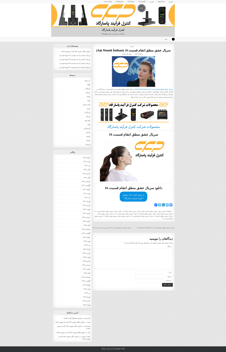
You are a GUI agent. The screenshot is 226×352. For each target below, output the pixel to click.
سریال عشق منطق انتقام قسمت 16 (142, 216)
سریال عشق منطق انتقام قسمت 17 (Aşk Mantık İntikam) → (155, 228)
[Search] (173, 39)
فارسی (170, 2)
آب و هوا (87, 80)
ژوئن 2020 (86, 241)
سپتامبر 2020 (86, 229)
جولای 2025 (86, 158)
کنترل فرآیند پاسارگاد (113, 29)
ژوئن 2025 (86, 161)
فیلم (88, 124)
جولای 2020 (86, 237)
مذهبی (88, 132)
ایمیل (169, 276)
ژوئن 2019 (86, 289)
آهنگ (88, 84)
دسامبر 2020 (86, 217)
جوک (88, 100)
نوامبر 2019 (86, 269)
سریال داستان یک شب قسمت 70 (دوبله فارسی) (74, 55)
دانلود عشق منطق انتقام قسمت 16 (126, 214)
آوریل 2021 (86, 201)
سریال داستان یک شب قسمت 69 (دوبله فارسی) (74, 59)
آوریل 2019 (86, 297)
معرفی (88, 140)
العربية (151, 2)
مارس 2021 (86, 205)
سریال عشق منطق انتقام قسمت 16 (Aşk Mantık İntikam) (133, 50)
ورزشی (87, 144)
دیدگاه (169, 246)
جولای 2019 (86, 285)
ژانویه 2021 (86, 213)
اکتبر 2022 (87, 169)
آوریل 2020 (86, 249)
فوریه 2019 (86, 305)
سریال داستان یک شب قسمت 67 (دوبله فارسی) (74, 67)
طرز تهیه (87, 120)
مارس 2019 (86, 301)
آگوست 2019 (86, 281)
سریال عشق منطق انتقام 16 (163, 216)
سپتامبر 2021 (86, 181)
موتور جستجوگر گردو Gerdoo (72, 318)
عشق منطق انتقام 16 (110, 216)
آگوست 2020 (86, 233)
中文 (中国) (108, 2)
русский (141, 2)
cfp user (138, 54)
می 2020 (87, 245)
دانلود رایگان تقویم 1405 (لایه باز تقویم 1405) (75, 51)
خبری (88, 108)
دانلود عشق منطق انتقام (165, 214)
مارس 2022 (86, 173)
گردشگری (87, 128)
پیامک (88, 96)
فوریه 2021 (86, 209)
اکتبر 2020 (87, 225)
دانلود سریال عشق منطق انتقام (156, 211)
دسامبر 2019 (86, 265)
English (161, 2)
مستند (88, 136)
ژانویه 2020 (86, 261)
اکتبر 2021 (87, 177)
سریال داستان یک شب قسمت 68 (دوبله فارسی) (74, 63)
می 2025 (87, 165)
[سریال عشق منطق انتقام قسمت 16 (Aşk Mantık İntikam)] (133, 71)
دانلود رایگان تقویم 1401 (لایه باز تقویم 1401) (70, 322)
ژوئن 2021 (86, 193)
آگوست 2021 (86, 185)
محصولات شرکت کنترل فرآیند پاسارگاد (133, 127)
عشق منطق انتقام (124, 216)
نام (169, 272)
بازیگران (87, 89)
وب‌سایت (168, 280)
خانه (166, 39)
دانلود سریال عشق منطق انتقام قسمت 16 (108, 211)
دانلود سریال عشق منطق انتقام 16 (134, 211)
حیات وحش (86, 104)
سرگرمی (87, 112)
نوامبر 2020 (86, 221)
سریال (132, 46)
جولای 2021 (86, 189)
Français (120, 2)
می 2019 (87, 293)
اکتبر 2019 (87, 273)
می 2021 (87, 197)
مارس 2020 (86, 253)
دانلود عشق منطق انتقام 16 (147, 214)
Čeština (131, 2)
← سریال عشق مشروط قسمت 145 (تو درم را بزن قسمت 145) (112, 228)
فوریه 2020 (86, 257)
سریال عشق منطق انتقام (106, 214)
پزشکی (87, 92)
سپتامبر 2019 (86, 277)
